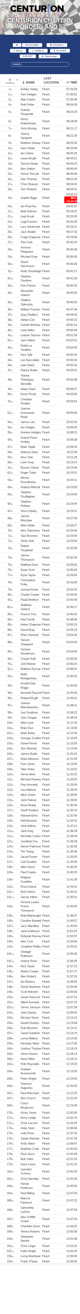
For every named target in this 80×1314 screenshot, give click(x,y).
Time (73, 82)
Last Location (51, 80)
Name (30, 82)
